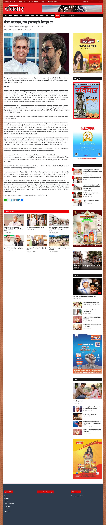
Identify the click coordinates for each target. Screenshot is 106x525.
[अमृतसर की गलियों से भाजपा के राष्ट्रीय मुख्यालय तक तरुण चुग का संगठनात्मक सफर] (77, 305)
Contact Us (7, 511)
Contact (56, 1)
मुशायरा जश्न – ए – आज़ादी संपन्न (90, 414)
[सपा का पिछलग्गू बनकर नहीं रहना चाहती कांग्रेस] (14, 240)
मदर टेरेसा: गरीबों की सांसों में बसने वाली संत (84, 296)
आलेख (57, 15)
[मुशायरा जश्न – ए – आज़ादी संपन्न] (77, 416)
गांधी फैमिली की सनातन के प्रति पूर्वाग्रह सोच (35, 227)
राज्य (21, 15)
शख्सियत (52, 15)
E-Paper (43, 1)
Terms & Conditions (9, 503)
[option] (87, 260)
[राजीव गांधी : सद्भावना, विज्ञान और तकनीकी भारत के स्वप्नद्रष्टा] (77, 312)
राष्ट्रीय (10, 15)
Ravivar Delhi (8, 29)
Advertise (36, 1)
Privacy (31, 1)
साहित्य (47, 15)
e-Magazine (71, 15)
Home (20, 1)
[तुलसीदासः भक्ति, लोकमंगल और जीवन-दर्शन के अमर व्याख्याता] (77, 327)
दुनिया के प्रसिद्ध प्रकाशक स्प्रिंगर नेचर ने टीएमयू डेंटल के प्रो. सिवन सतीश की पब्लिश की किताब (92, 423)
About (25, 1)
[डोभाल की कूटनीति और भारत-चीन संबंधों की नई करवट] (37, 240)
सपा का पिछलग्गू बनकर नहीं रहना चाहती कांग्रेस (13, 248)
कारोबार (32, 15)
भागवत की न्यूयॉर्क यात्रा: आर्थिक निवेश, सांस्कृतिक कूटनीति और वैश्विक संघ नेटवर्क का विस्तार (13, 229)
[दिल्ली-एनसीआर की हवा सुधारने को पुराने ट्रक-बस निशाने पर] (77, 195)
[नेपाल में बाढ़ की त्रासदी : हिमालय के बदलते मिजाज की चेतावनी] (59, 240)
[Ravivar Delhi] (14, 8)
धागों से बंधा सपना (77, 401)
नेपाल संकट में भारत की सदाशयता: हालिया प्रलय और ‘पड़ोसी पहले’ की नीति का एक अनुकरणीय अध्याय (59, 229)
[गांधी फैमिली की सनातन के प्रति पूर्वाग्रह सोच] (37, 220)
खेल (37, 15)
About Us (6, 498)
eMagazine (7, 506)
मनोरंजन (41, 15)
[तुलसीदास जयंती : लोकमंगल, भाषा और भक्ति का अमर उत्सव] (77, 319)
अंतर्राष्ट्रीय (16, 15)
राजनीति (27, 15)
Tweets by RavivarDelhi (77, 496)
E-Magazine (50, 1)
